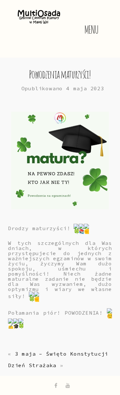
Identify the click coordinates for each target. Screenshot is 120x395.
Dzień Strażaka (32, 365)
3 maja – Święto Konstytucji (61, 354)
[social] (56, 385)
